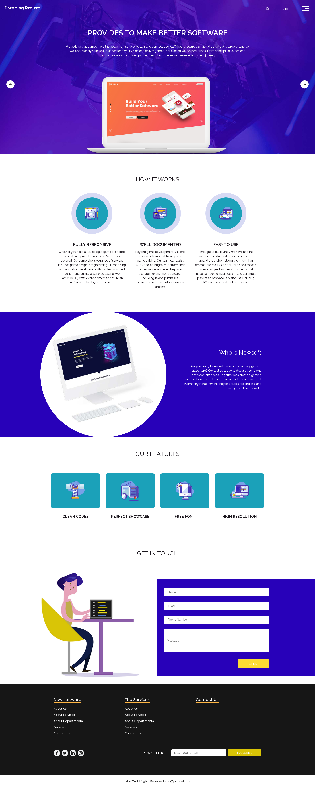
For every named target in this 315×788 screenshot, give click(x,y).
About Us (60, 709)
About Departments (68, 721)
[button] (10, 84)
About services (64, 715)
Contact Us (62, 733)
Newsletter (153, 752)
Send (253, 664)
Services (60, 727)
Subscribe (244, 753)
